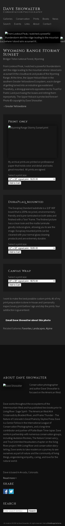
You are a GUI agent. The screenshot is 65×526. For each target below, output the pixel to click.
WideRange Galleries (54, 523)
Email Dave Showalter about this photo (28, 320)
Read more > (10, 478)
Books (46, 18)
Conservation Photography (23, 12)
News (55, 18)
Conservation (23, 18)
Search (7, 23)
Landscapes (38, 328)
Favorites (26, 328)
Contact (47, 23)
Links (27, 23)
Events (17, 23)
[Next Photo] (32, 41)
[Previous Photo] (2, 41)
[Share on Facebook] (5, 492)
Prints (36, 18)
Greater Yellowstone (15, 106)
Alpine (49, 328)
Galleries (7, 18)
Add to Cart (14, 183)
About (36, 23)
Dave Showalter (22, 8)
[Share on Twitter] (11, 492)
